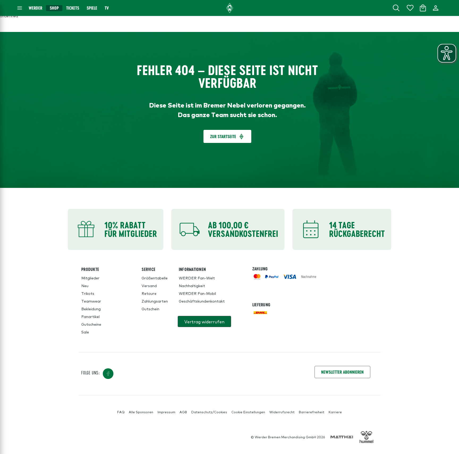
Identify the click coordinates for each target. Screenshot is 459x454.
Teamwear (91, 301)
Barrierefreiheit (311, 412)
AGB (183, 412)
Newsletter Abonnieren (342, 371)
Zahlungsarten (155, 301)
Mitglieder (90, 277)
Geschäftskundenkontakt (202, 301)
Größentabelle (155, 277)
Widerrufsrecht (282, 412)
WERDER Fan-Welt (197, 277)
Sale (85, 331)
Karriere (335, 412)
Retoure (149, 293)
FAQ (121, 412)
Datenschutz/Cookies (209, 412)
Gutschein (150, 308)
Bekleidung (91, 308)
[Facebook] (108, 373)
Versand (149, 285)
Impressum (166, 412)
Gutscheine (91, 324)
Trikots (87, 293)
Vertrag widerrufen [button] (204, 321)
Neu (84, 285)
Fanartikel (90, 316)
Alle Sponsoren (141, 412)
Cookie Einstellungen (248, 412)
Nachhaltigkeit (192, 285)
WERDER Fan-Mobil (197, 293)
